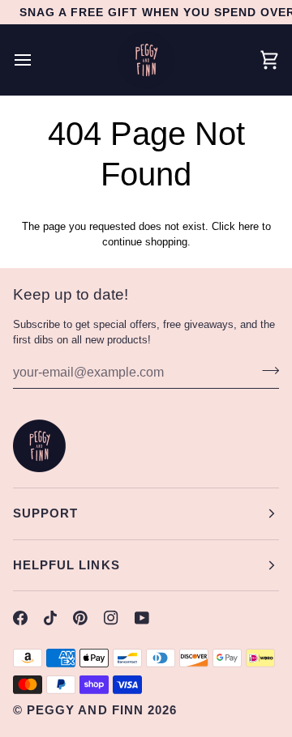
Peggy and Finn (85, 710)
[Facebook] (20, 618)
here (248, 226)
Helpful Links (66, 565)
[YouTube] (142, 618)
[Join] (265, 370)
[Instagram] (111, 618)
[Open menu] (37, 60)
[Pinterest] (80, 618)
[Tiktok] (50, 618)
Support (45, 513)
